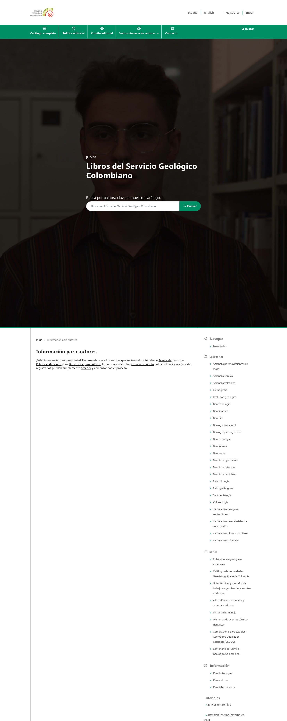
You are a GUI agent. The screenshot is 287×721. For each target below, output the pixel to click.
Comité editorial (102, 33)
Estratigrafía (219, 390)
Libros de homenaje (224, 612)
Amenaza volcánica (223, 383)
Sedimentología (221, 495)
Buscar (249, 29)
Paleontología (220, 481)
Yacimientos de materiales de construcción (229, 524)
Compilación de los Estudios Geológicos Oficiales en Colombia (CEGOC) (228, 636)
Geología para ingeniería (226, 432)
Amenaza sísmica (222, 376)
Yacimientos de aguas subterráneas (225, 511)
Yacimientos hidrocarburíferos (230, 533)
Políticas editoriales (49, 364)
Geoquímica (219, 446)
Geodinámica (220, 411)
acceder (86, 368)
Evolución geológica (224, 397)
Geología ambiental (224, 425)
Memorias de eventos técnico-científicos (230, 622)
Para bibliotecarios (224, 687)
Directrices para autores (85, 364)
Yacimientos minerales (225, 540)
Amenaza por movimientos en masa (230, 366)
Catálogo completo (43, 33)
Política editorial (73, 33)
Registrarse (232, 12)
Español (193, 12)
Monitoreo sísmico (223, 467)
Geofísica (217, 418)
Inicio (39, 340)
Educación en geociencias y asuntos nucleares (228, 603)
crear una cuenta (142, 364)
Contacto (171, 33)
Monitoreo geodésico (225, 460)
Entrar (250, 12)
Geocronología (221, 404)
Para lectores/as (222, 673)
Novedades (219, 346)
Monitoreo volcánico (224, 474)
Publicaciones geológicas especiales (227, 561)
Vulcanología (220, 502)
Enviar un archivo (219, 704)
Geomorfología (221, 439)
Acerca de (165, 360)
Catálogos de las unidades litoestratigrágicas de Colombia (230, 573)
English (209, 12)
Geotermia (218, 453)
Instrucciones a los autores (137, 33)
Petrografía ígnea (222, 488)
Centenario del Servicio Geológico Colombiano (226, 651)
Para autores (220, 680)
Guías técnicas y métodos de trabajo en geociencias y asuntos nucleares (231, 588)
